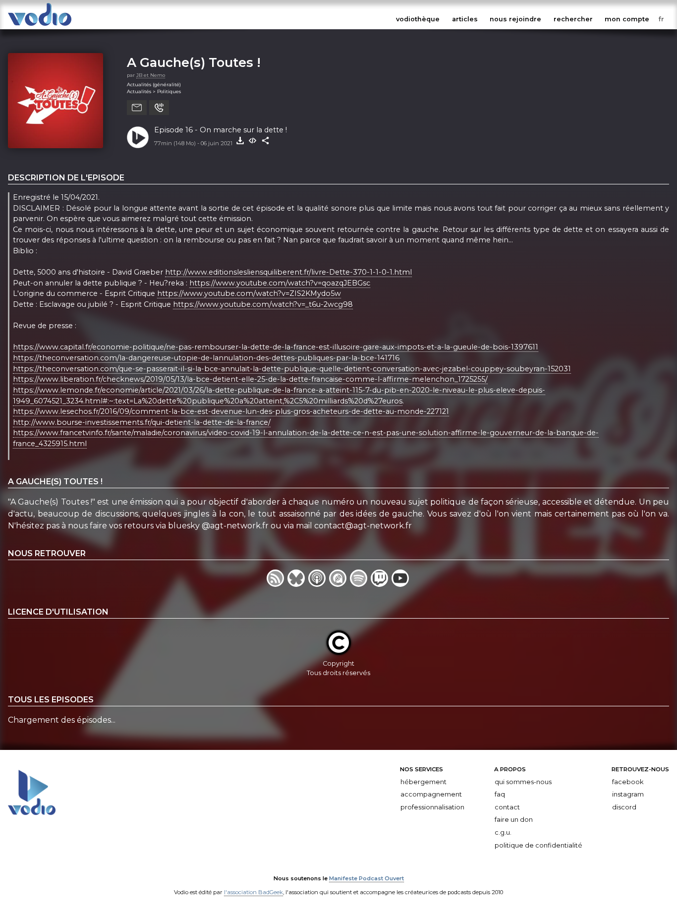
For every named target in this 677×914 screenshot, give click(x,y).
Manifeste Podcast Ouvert (366, 878)
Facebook (627, 781)
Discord (624, 807)
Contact (507, 807)
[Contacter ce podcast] (137, 107)
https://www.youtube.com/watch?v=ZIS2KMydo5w (249, 293)
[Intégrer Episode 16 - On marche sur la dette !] (253, 141)
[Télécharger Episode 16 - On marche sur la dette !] (240, 141)
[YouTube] (401, 584)
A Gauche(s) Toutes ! (194, 62)
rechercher (573, 19)
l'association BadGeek (253, 892)
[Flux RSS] (277, 584)
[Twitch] (381, 584)
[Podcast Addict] (339, 584)
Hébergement (423, 781)
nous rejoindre (515, 19)
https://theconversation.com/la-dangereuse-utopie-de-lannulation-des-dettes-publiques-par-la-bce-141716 (206, 357)
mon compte (627, 19)
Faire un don (514, 819)
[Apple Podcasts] (318, 584)
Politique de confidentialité (538, 845)
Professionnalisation (432, 807)
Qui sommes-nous (523, 781)
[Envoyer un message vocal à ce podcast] (159, 107)
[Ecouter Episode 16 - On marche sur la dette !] (138, 137)
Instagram (628, 794)
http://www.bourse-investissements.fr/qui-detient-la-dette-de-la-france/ (142, 422)
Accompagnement (431, 794)
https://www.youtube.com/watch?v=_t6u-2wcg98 (263, 304)
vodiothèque (418, 19)
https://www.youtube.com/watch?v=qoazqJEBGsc (279, 283)
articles (465, 19)
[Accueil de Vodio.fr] (39, 26)
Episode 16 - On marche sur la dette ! (220, 129)
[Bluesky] (297, 584)
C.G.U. (503, 832)
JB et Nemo (150, 75)
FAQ (500, 794)
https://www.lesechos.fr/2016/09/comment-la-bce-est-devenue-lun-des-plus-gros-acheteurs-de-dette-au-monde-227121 (231, 411)
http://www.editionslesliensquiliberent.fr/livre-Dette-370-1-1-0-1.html (288, 272)
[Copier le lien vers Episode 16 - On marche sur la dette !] (266, 141)
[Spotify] (360, 584)
